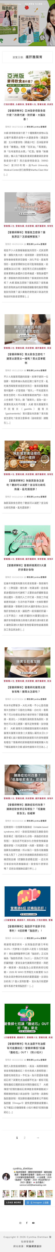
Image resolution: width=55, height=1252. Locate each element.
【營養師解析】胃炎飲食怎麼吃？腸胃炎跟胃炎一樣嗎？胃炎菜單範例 (26, 358)
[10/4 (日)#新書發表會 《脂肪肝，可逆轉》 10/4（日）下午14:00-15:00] (5, 1193)
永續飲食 (20, 104)
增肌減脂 (31, 920)
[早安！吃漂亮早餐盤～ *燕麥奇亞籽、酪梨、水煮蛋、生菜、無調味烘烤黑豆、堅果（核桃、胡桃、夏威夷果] (31, 1193)
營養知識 (41, 104)
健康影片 (21, 920)
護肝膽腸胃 (40, 226)
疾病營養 (30, 226)
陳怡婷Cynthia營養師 (37, 127)
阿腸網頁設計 (34, 1246)
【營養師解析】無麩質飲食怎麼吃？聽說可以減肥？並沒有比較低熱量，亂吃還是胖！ (26, 485)
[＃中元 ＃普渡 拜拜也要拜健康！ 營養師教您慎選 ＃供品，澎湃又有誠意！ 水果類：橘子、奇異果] (49, 1193)
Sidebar (43, 11)
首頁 (49, 348)
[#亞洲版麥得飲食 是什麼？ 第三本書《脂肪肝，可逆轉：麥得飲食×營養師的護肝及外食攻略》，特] (14, 1193)
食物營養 (41, 559)
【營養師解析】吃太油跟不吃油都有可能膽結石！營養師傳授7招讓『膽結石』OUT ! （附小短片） (26, 1048)
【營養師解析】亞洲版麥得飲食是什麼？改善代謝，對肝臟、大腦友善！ (26, 115)
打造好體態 (9, 104)
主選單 (27, 41)
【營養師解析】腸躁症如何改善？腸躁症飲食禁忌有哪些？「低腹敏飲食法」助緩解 (26, 809)
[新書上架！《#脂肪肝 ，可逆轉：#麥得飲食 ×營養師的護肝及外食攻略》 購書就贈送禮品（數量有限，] (23, 1193)
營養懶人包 (31, 104)
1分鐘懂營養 (10, 920)
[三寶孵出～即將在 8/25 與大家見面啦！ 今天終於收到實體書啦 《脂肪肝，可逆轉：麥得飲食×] (40, 1193)
